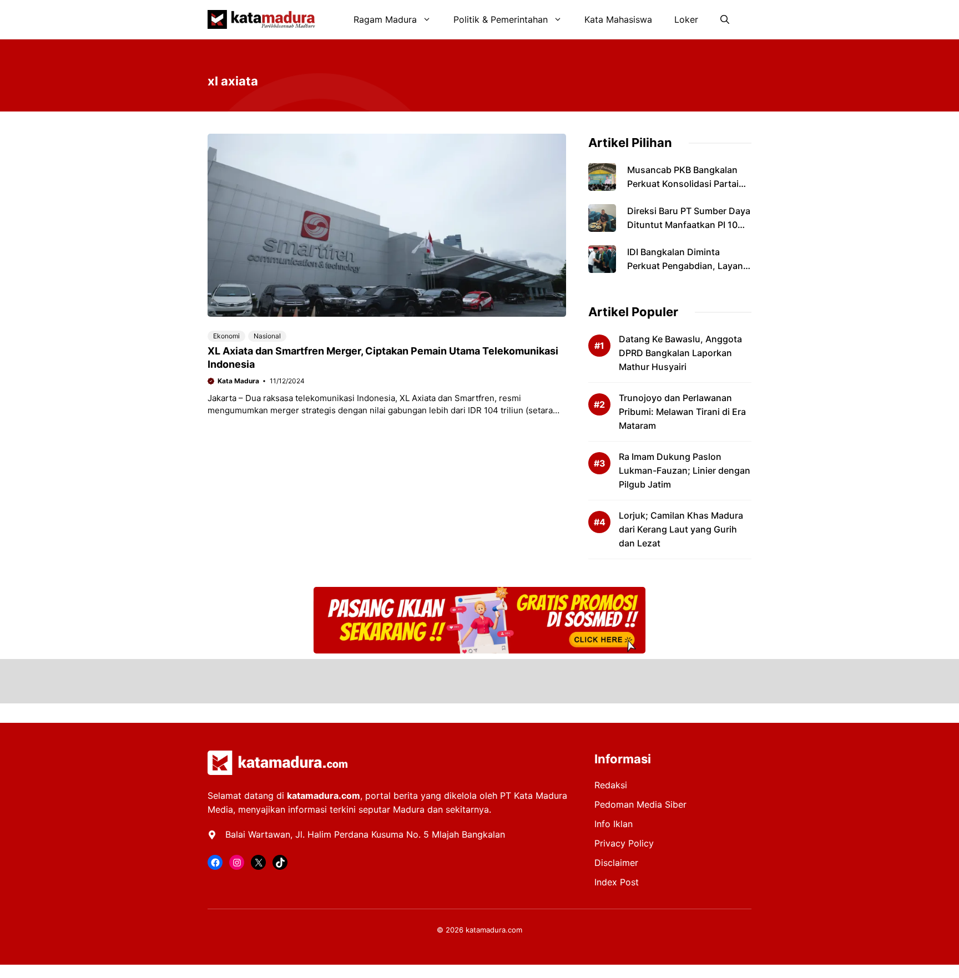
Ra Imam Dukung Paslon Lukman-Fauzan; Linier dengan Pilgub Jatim (684, 470)
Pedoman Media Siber (640, 804)
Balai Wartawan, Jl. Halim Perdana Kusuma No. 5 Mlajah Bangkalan (365, 834)
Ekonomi (226, 336)
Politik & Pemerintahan (500, 19)
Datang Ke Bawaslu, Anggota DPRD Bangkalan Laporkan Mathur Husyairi (680, 352)
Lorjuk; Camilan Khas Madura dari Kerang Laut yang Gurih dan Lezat (681, 529)
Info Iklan (613, 823)
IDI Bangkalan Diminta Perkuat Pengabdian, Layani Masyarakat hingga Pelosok (686, 265)
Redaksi (610, 784)
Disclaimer (616, 862)
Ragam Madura (385, 19)
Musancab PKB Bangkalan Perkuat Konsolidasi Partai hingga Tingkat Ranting (683, 183)
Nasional (267, 336)
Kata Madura (238, 381)
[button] (724, 19)
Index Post (616, 882)
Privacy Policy (624, 843)
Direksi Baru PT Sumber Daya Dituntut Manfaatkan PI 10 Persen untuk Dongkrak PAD (688, 224)
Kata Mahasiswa (618, 19)
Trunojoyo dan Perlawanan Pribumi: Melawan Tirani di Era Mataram (682, 411)
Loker (686, 19)
